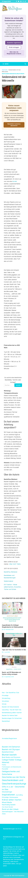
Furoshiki (5, 769)
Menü (6, 64)
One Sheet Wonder (7, 807)
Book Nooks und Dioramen (11, 757)
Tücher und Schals (10, 589)
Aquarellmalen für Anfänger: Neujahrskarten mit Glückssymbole (12, 626)
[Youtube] (19, 1)
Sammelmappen (7, 811)
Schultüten (5, 701)
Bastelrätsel (6, 721)
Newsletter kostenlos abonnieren (13, 124)
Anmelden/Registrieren (9, 738)
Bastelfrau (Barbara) (10, 572)
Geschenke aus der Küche (13, 777)
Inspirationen (8, 794)
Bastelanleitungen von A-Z (12, 829)
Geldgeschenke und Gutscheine (11, 772)
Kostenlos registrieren (14, 42)
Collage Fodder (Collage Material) (12, 761)
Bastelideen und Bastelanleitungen (13, 73)
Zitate (4, 814)
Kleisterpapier (13, 797)
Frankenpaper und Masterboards (11, 767)
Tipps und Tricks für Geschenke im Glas (14, 650)
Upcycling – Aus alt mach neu (11, 710)
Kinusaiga (5, 695)
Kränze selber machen (11, 800)
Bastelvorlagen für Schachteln (12, 718)
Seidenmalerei (8, 581)
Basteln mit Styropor (11, 749)
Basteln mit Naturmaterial (10, 707)
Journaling (19, 795)
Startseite (4, 70)
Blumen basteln (9, 754)
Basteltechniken (8, 752)
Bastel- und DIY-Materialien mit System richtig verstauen (11, 673)
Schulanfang (6, 698)
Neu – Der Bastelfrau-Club (10, 692)
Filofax (4, 765)
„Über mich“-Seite (14, 564)
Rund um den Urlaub (10, 809)
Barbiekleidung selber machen (12, 712)
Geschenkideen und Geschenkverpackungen (15, 782)
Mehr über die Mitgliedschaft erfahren (14, 52)
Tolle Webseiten (19, 811)
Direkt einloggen (14, 47)
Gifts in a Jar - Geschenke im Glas (13, 788)
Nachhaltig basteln (8, 805)
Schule (4, 704)
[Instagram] (23, 1)
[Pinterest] (21, 1)
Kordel (15, 181)
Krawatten (17, 587)
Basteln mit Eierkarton (11, 747)
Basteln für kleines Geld (9, 715)
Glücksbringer (7, 792)
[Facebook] (17, 1)
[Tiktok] (25, 1)
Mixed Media (7, 802)
